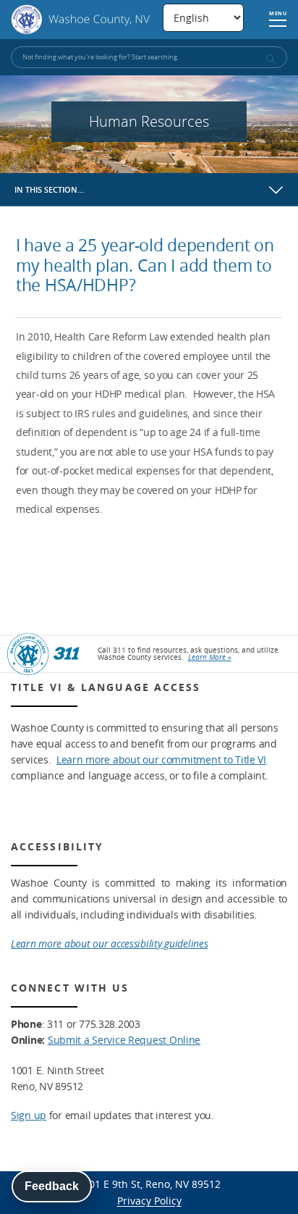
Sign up (28, 1115)
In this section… (49, 189)
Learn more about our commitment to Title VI (161, 759)
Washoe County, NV (80, 19)
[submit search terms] (269, 58)
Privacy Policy (149, 1200)
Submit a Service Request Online (124, 1040)
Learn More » (209, 657)
